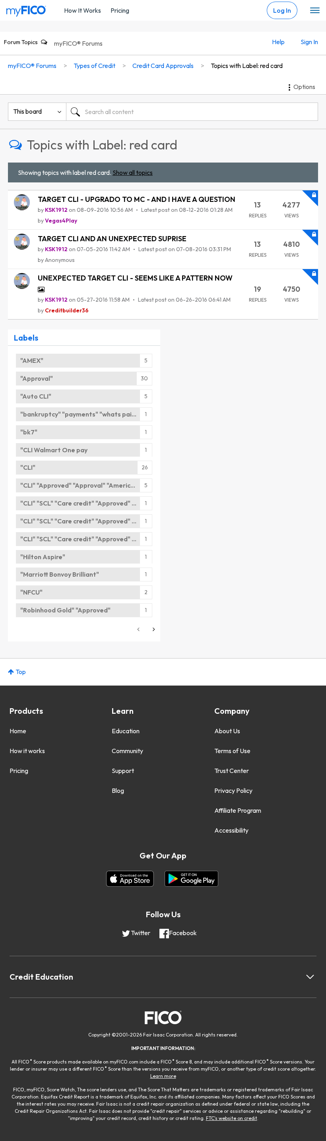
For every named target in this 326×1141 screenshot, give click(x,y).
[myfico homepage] (26, 9)
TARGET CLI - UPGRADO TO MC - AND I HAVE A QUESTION (136, 199)
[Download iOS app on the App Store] (130, 878)
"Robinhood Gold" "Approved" (65, 610)
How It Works (82, 10)
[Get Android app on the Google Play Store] (191, 878)
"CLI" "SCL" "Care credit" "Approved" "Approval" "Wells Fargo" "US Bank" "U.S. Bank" (86, 503)
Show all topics (133, 172)
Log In (282, 10)
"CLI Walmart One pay (53, 450)
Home (18, 731)
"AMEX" (31, 360)
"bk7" (28, 432)
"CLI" (27, 467)
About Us (227, 731)
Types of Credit (94, 66)
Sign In (309, 42)
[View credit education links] (310, 977)
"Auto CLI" (35, 396)
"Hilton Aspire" (42, 557)
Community (127, 751)
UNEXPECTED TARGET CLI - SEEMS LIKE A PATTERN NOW (135, 278)
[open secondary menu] (315, 11)
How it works (27, 751)
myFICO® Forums (78, 43)
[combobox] (192, 112)
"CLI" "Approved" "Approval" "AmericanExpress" (86, 485)
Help (278, 42)
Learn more (163, 1076)
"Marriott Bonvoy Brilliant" (59, 574)
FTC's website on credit (231, 1118)
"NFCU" (31, 592)
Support (123, 771)
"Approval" (36, 378)
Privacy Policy (233, 790)
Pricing (120, 10)
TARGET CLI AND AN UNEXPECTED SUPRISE (112, 238)
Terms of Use (232, 751)
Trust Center (231, 771)
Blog (118, 790)
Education (126, 731)
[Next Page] (153, 629)
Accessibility (231, 830)
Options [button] (304, 87)
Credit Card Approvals (163, 66)
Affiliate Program (237, 810)
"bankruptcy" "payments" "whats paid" (79, 414)
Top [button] (21, 672)
